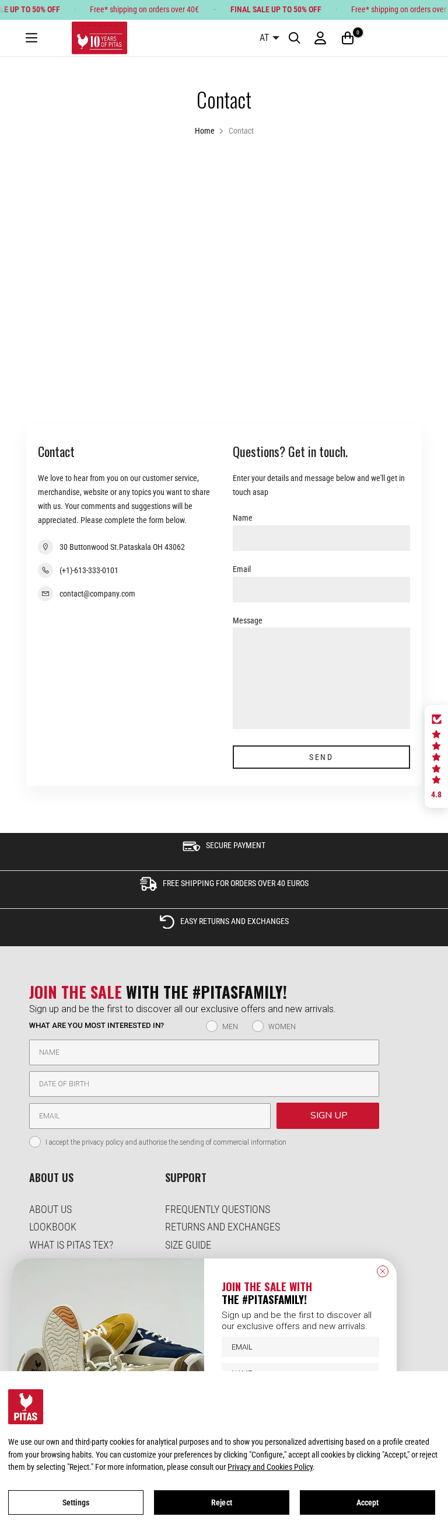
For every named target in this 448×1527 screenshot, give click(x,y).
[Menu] (31, 38)
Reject (221, 1502)
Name (243, 517)
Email (242, 569)
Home (205, 130)
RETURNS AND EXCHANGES (222, 1227)
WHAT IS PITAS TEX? (71, 1245)
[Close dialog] (382, 1271)
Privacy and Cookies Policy (270, 1467)
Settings (75, 1502)
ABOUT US (50, 1209)
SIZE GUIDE (188, 1245)
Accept (367, 1502)
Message (247, 620)
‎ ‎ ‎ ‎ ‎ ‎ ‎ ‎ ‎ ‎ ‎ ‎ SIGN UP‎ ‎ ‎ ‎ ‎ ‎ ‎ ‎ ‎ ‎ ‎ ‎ (327, 1115)
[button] (436, 756)
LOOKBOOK (52, 1227)
